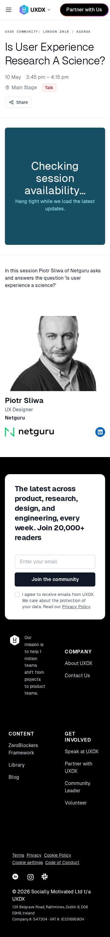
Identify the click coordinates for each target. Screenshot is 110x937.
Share (22, 102)
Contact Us (77, 675)
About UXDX (78, 663)
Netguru (15, 418)
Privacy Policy (76, 606)
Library (17, 765)
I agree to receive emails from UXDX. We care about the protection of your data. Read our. (58, 600)
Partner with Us (84, 10)
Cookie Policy (57, 855)
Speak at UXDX (81, 751)
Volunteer (76, 803)
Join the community (55, 579)
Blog (14, 777)
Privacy (34, 855)
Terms (18, 855)
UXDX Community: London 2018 (37, 32)
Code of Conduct (62, 862)
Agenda (83, 32)
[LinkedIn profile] (100, 432)
